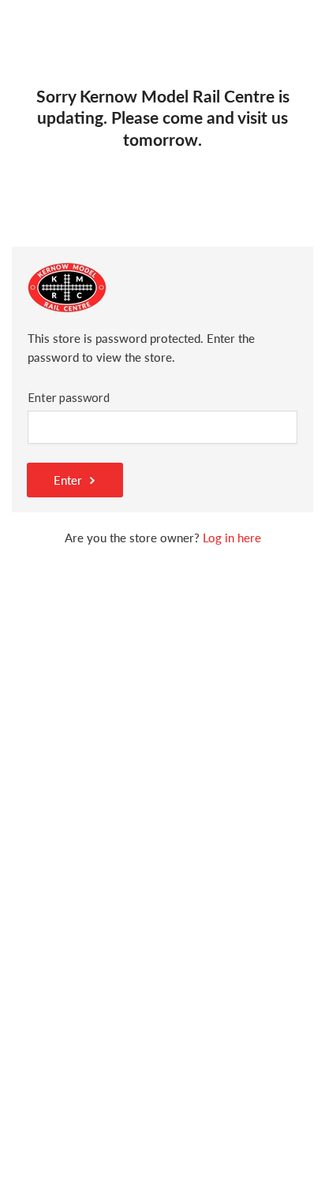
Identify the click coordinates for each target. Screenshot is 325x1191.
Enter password (69, 397)
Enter (68, 480)
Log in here (232, 537)
